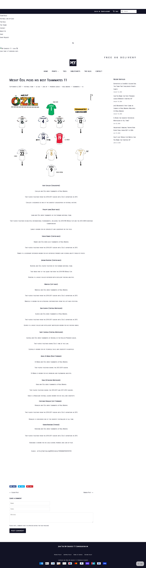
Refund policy (88, 554)
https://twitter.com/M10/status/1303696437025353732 (54, 451)
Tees (64, 71)
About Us (3, 31)
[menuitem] (73, 15)
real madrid (66, 86)
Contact (2, 28)
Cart (117, 11)
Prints (55, 71)
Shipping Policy (67, 554)
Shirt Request (4, 37)
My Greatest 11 (73, 560)
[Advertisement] (73, 4)
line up (45, 86)
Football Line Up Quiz (7, 19)
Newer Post (87, 492)
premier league (55, 86)
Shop (1, 34)
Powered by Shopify (82, 560)
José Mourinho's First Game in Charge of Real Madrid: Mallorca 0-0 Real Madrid (124, 108)
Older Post (15, 492)
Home (46, 71)
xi (82, 86)
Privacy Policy (57, 554)
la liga (38, 86)
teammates (76, 86)
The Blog (3, 22)
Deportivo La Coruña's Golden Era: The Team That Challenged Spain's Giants (125, 86)
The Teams (3, 25)
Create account (105, 11)
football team (28, 86)
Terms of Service (78, 554)
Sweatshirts (75, 71)
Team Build (3, 15)
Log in (96, 11)
